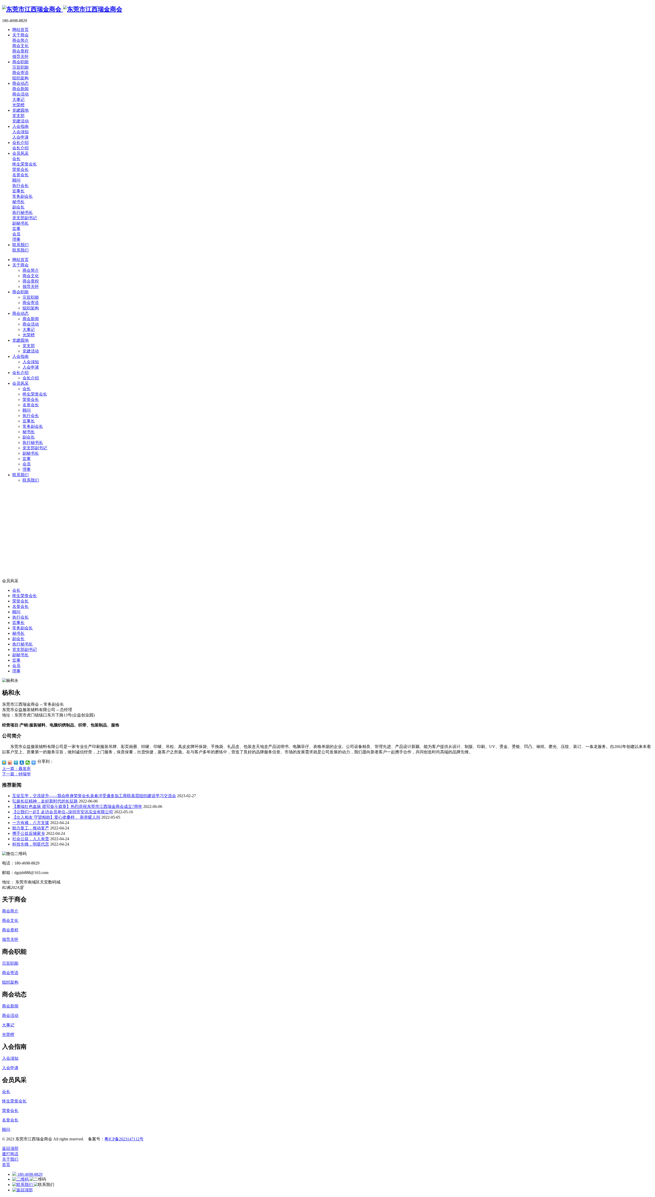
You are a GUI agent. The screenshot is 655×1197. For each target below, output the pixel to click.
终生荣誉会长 (35, 394)
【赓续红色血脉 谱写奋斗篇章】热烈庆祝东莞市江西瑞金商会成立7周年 (77, 806)
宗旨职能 (31, 297)
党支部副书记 (35, 448)
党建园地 (20, 340)
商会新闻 (31, 319)
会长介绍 (20, 372)
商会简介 (31, 270)
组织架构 (31, 308)
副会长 (29, 437)
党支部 (29, 346)
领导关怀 (31, 286)
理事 (27, 469)
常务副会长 (33, 426)
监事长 (29, 421)
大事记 (29, 329)
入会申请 (31, 367)
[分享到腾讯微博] (16, 763)
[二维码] (21, 1179)
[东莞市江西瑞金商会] (62, 9)
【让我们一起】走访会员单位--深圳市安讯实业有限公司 (62, 812)
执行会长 (31, 415)
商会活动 (31, 324)
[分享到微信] (28, 763)
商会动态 (20, 313)
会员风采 (20, 383)
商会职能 (20, 292)
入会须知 (31, 362)
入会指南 (20, 356)
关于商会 (20, 265)
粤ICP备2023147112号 (124, 1139)
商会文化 (31, 276)
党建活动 (31, 351)
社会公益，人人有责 (30, 839)
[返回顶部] (22, 1190)
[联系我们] (23, 1184)
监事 (27, 458)
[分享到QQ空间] (4, 763)
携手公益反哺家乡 (28, 833)
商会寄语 (31, 302)
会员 (27, 464)
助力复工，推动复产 (30, 828)
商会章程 (31, 281)
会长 (27, 389)
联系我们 (20, 475)
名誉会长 (31, 405)
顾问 (27, 410)
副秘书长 (31, 453)
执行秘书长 (33, 442)
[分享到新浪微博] (10, 763)
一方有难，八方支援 (30, 822)
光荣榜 (29, 335)
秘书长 (29, 432)
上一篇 (16, 768)
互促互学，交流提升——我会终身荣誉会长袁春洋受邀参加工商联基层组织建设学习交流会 (94, 796)
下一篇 (16, 774)
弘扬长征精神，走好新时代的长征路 (45, 801)
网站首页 (20, 259)
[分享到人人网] (22, 763)
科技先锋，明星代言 (30, 844)
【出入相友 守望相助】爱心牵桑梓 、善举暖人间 (56, 817)
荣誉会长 (31, 399)
